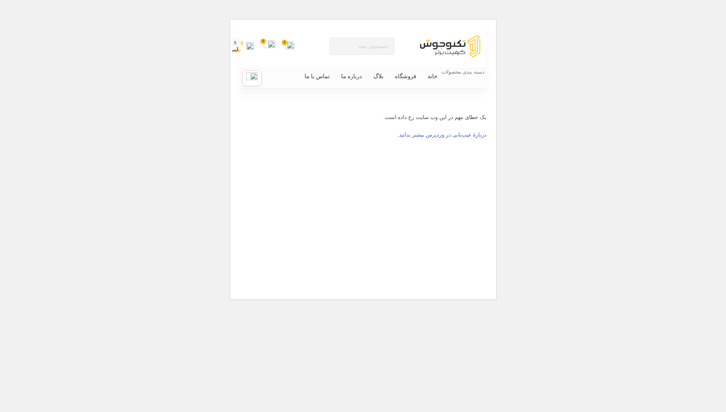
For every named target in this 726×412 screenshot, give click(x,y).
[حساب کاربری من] (251, 78)
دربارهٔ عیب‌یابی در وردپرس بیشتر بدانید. (441, 135)
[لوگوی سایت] (450, 45)
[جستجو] (338, 46)
